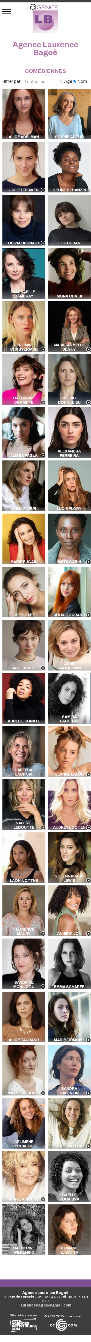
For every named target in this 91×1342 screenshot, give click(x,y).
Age (68, 81)
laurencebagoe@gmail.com (45, 1305)
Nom (81, 81)
